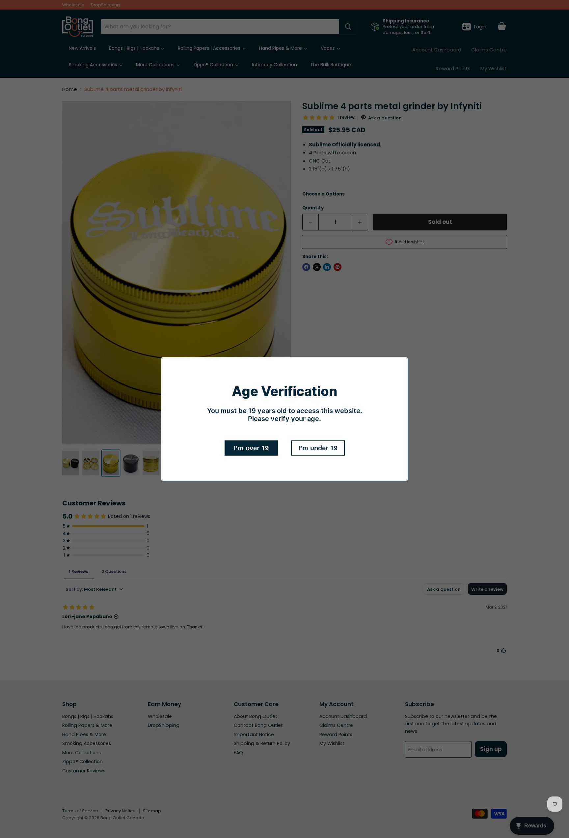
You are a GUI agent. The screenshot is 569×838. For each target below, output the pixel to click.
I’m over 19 (251, 448)
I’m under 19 (318, 448)
